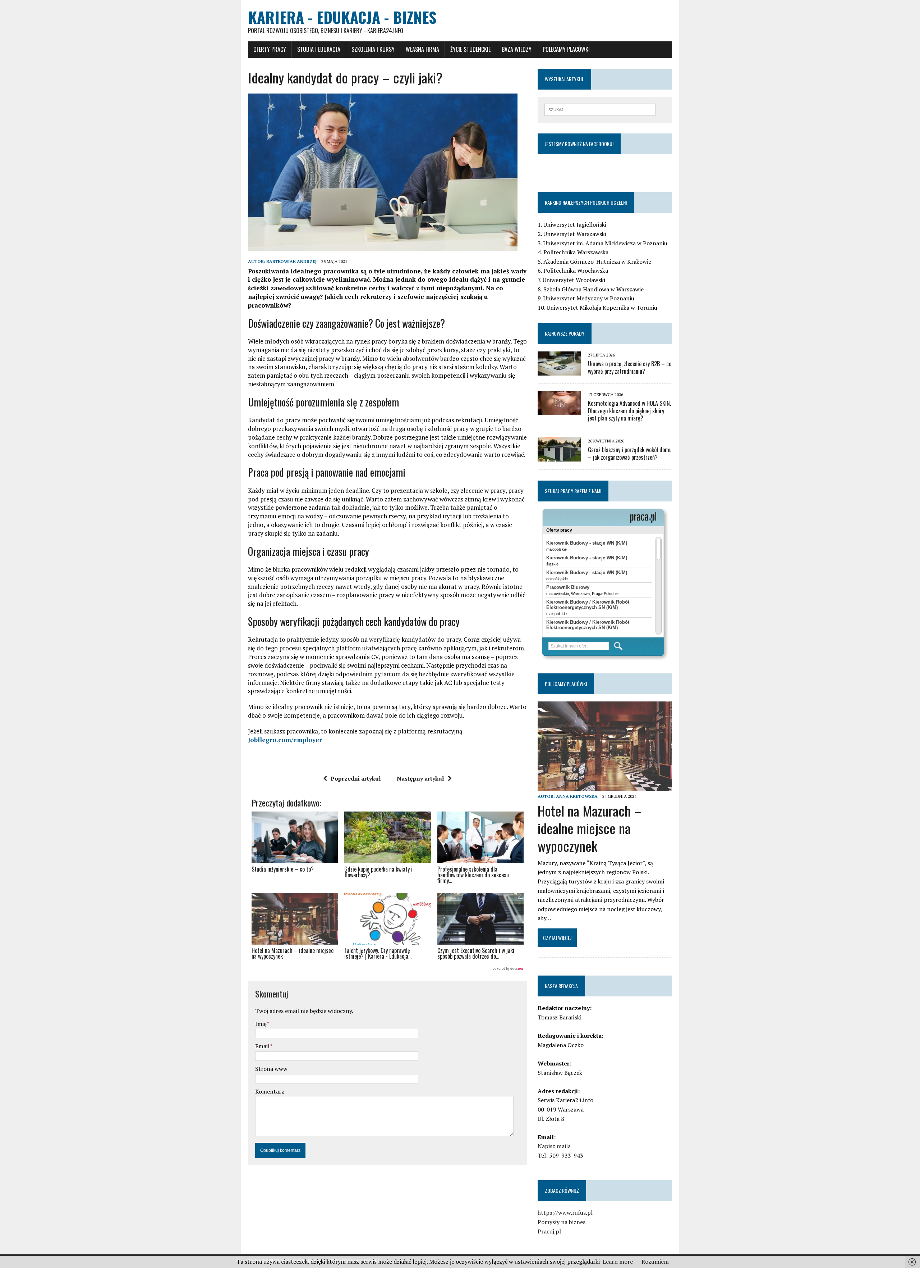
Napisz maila (554, 1146)
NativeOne (387, 969)
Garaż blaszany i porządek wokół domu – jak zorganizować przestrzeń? (630, 453)
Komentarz (269, 1091)
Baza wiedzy (517, 49)
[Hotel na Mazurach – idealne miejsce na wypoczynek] (605, 786)
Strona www (271, 1069)
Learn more (618, 1261)
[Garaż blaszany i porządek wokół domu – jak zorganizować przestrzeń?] (559, 457)
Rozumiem (655, 1261)
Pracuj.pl (549, 1231)
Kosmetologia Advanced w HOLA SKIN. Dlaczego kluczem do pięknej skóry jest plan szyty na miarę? (629, 411)
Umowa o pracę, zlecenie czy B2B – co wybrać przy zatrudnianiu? (629, 367)
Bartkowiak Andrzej (291, 261)
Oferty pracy (269, 49)
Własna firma (422, 49)
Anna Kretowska (577, 796)
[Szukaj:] (600, 109)
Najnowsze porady (564, 333)
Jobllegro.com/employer (285, 740)
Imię (261, 1024)
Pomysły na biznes (561, 1222)
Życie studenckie (470, 49)
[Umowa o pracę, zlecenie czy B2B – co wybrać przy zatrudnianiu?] (559, 370)
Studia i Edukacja (318, 49)
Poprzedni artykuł (356, 778)
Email (262, 1046)
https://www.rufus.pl (565, 1213)
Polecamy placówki (566, 49)
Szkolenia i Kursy (373, 49)
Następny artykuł (420, 778)
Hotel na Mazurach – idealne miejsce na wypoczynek (590, 828)
